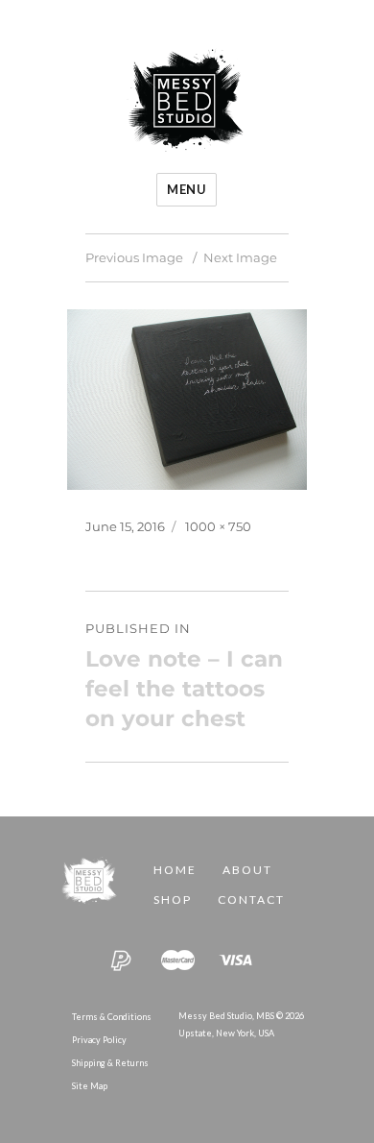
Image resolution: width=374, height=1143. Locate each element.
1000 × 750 (218, 526)
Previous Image (134, 257)
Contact (251, 899)
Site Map (89, 1086)
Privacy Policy (99, 1039)
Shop (172, 899)
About (247, 870)
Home (175, 870)
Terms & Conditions (112, 1016)
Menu (186, 189)
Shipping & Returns (110, 1063)
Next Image (240, 257)
